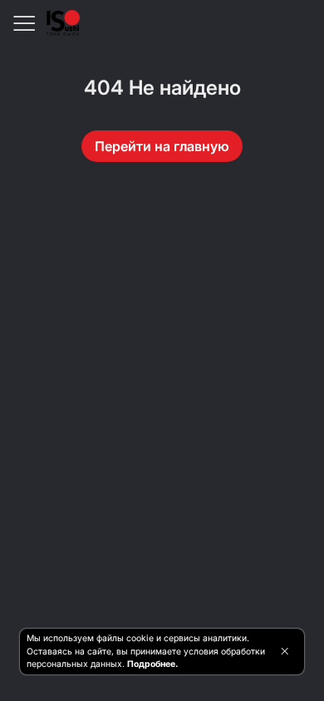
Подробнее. (152, 664)
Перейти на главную (162, 146)
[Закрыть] (284, 651)
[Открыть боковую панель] (23, 23)
